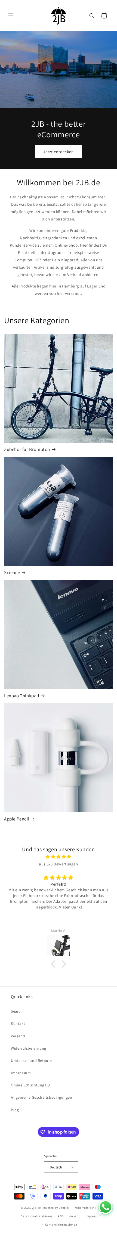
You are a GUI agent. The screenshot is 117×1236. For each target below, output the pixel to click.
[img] (58, 856)
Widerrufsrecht (85, 1208)
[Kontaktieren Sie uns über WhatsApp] (105, 1207)
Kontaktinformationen (61, 1224)
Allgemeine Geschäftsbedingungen (41, 1097)
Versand (18, 1036)
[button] (11, 16)
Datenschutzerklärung (37, 1216)
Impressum (21, 1072)
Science (12, 572)
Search (17, 1011)
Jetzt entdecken (58, 151)
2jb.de (36, 1208)
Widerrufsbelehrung (28, 1048)
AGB (61, 1216)
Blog (15, 1109)
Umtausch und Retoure (31, 1060)
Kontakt (18, 1023)
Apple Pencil (16, 819)
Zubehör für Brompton (27, 449)
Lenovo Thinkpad (21, 696)
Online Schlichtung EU (30, 1085)
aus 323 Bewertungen (58, 864)
